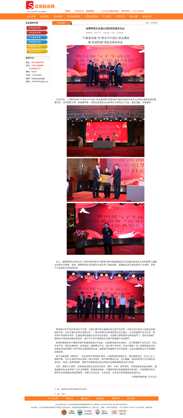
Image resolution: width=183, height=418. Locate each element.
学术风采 (154, 23)
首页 (147, 23)
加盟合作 (69, 398)
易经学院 (116, 398)
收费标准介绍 (35, 47)
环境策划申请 (35, 42)
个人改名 (106, 16)
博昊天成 (149, 407)
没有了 (63, 394)
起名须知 (58, 16)
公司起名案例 (91, 16)
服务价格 (147, 16)
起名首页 (31, 16)
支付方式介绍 (35, 51)
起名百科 (44, 16)
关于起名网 (53, 398)
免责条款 (100, 398)
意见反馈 (131, 398)
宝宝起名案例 (73, 16)
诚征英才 (85, 398)
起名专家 (133, 16)
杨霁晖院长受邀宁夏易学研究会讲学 (74, 389)
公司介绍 (120, 16)
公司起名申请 (35, 33)
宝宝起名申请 (35, 28)
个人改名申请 (35, 37)
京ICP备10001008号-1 (120, 404)
